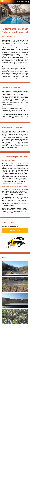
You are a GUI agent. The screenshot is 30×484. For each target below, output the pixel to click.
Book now (15, 230)
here (18, 226)
